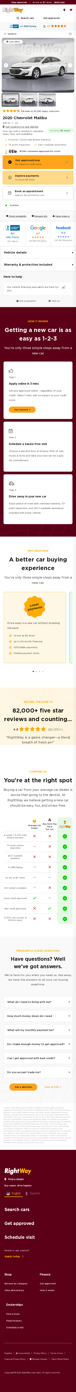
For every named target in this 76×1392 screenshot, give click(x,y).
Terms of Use (56, 1353)
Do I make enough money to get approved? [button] (36, 1044)
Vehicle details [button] (15, 252)
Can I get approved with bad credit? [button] (31, 1058)
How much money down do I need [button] (29, 1016)
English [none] (16, 1193)
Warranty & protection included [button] (28, 264)
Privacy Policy (40, 1353)
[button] (70, 65)
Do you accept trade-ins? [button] (24, 1072)
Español (8, 1353)
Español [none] (35, 1193)
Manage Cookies (39, 1359)
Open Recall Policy (60, 1359)
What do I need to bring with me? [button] (29, 1002)
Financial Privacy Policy (15, 1359)
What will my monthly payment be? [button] (30, 1030)
